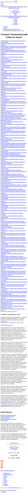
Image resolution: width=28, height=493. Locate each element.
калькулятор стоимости (6, 325)
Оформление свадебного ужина (12, 29)
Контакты (15, 24)
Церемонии (15, 10)
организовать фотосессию (7, 405)
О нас (15, 21)
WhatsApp (13, 445)
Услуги (15, 18)
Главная (6, 26)
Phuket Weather (14, 448)
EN (3, 5)
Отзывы (15, 22)
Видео (15, 13)
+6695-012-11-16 (14, 443)
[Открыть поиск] (2, 4)
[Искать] (16, 2)
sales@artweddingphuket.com (8, 470)
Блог (15, 14)
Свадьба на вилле (15, 12)
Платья (15, 20)
